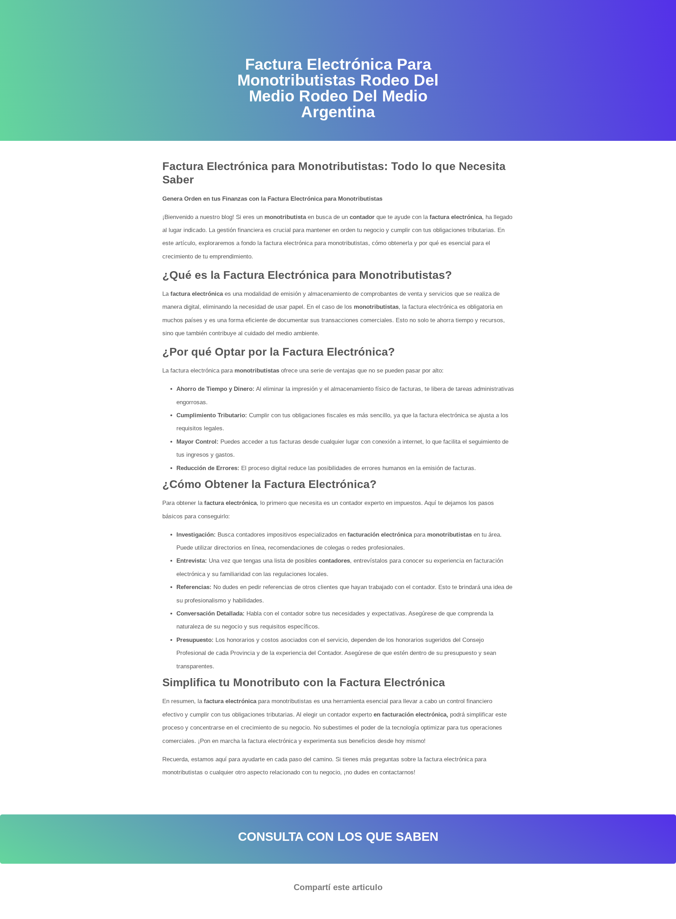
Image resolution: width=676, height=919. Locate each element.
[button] (316, 907)
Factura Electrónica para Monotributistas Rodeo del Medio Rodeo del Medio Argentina (272, 795)
